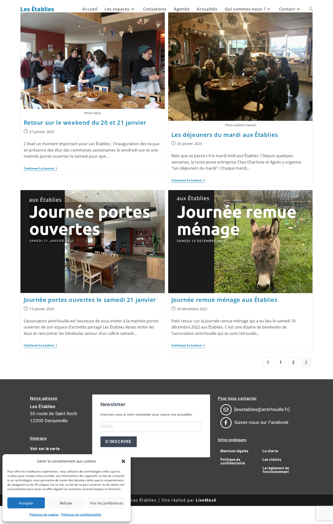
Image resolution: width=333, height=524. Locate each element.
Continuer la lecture (40, 168)
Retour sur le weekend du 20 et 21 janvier (85, 122)
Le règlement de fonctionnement (276, 470)
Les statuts (272, 460)
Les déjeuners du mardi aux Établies (224, 135)
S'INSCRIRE (118, 442)
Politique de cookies (44, 515)
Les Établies (37, 9)
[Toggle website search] (310, 9)
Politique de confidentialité (81, 515)
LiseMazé (206, 500)
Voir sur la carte (45, 448)
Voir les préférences (106, 503)
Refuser (66, 503)
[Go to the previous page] (268, 362)
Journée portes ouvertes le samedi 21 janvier (90, 300)
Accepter (26, 503)
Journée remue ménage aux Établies (224, 300)
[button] (123, 461)
